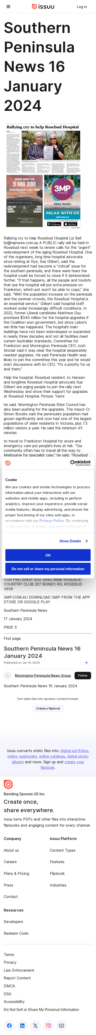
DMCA (9, 986)
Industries (58, 885)
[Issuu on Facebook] (9, 1025)
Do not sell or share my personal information (48, 569)
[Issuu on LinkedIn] (22, 1025)
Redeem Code (16, 933)
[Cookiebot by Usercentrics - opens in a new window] (70, 463)
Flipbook (57, 873)
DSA (7, 994)
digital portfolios (74, 750)
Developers (13, 921)
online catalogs (52, 756)
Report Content (17, 978)
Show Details (70, 541)
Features (57, 861)
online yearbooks (22, 756)
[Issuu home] (43, 6)
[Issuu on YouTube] (61, 1025)
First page (12, 638)
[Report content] (87, 663)
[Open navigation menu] (8, 6)
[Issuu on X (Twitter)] (35, 1025)
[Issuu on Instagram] (48, 1025)
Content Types (62, 850)
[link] (81, 6)
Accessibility (14, 1001)
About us (11, 850)
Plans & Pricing (16, 873)
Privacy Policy (51, 521)
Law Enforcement (19, 970)
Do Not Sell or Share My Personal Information (41, 1010)
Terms (9, 954)
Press (8, 885)
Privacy (10, 962)
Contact (11, 896)
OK (48, 555)
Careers (10, 861)
